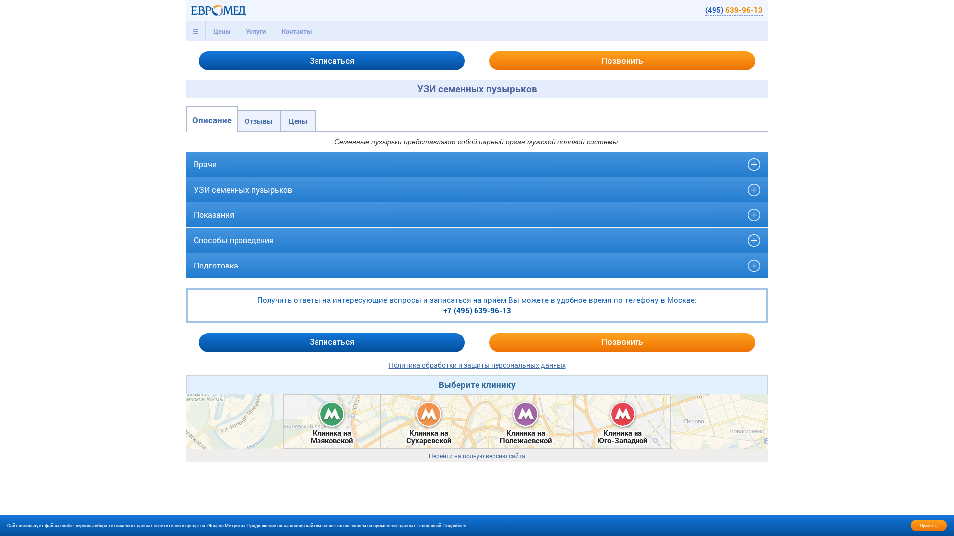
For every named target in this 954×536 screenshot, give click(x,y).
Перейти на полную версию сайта (477, 456)
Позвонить (622, 61)
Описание (212, 120)
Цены (222, 31)
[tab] (195, 31)
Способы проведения (234, 240)
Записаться (332, 61)
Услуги (256, 31)
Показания (214, 214)
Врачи (205, 164)
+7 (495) (477, 310)
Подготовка (216, 265)
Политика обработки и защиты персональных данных (477, 365)
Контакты (297, 31)
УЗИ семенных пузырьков (243, 189)
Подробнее (454, 525)
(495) (734, 10)
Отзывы (259, 121)
